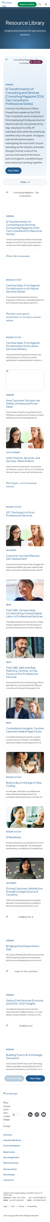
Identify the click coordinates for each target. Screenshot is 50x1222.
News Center (9, 1152)
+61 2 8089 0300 (39, 1200)
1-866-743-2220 (18, 1198)
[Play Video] (25, 69)
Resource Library (11, 1163)
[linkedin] (30, 1114)
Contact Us (8, 1180)
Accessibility (32, 1206)
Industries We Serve (12, 1140)
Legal (5, 1206)
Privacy (21, 1206)
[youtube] (44, 1114)
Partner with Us (10, 1169)
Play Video (13, 170)
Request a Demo (27, 4)
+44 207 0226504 (16, 1200)
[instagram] (37, 1114)
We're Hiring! (9, 1174)
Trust (13, 1206)
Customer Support (11, 1145)
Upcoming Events (11, 1157)
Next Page (35, 1078)
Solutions (7, 1135)
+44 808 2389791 (39, 1198)
